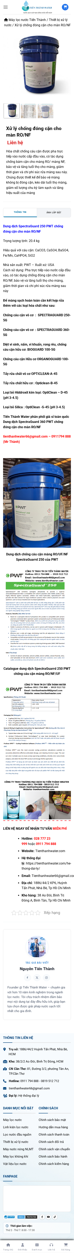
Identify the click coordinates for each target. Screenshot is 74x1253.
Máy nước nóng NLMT (18, 1149)
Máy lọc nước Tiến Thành (27, 20)
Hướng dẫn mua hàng (53, 1127)
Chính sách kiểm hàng (54, 1164)
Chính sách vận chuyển (54, 1149)
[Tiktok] (55, 1217)
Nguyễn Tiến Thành (37, 968)
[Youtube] (48, 1217)
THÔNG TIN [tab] (20, 212)
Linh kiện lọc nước (15, 1127)
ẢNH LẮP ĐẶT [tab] (53, 212)
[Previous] (9, 63)
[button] (5, 7)
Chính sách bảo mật (52, 1120)
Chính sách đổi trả (51, 1142)
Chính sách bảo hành (53, 1156)
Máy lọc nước (12, 1120)
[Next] (65, 63)
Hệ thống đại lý (28, 1096)
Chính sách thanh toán (54, 1134)
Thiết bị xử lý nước (15, 1142)
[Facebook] (42, 1217)
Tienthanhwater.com (50, 851)
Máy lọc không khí (15, 1156)
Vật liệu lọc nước (15, 1164)
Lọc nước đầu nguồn (17, 1134)
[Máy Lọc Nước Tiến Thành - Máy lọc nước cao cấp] (37, 7)
